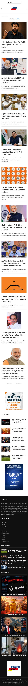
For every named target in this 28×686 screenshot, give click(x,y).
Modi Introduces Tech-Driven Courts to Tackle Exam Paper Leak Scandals (13, 227)
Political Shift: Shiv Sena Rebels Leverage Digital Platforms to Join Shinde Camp (13, 299)
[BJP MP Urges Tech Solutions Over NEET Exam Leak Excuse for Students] (14, 175)
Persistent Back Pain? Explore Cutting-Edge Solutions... (14, 655)
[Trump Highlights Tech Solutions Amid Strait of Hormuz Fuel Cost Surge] (5, 440)
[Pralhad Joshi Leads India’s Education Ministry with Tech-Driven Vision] (14, 137)
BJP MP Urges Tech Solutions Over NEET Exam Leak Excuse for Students (13, 189)
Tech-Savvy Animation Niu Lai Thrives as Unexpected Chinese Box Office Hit (19, 430)
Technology (5, 531)
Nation (3, 524)
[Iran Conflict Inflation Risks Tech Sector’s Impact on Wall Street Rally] (4, 557)
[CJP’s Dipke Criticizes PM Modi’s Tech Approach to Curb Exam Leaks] (14, 30)
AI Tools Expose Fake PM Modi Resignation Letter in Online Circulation (12, 80)
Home (2, 16)
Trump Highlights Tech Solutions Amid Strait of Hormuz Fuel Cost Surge (18, 439)
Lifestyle (4, 526)
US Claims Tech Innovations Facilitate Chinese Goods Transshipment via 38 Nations (19, 448)
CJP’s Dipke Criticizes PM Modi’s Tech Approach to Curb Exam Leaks (13, 44)
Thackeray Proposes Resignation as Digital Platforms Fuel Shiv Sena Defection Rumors (13, 334)
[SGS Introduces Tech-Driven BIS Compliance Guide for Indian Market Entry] (4, 567)
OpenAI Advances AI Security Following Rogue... (14, 594)
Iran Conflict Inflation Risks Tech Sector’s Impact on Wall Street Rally (16, 556)
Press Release (5, 533)
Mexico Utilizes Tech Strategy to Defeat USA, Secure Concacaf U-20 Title (19, 457)
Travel (3, 539)
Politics (4, 529)
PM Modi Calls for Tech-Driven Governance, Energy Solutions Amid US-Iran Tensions (12, 370)
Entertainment (5, 541)
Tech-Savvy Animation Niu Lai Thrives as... (14, 614)
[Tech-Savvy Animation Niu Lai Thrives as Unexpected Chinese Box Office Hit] (5, 431)
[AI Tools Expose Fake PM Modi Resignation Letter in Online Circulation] (14, 66)
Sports (3, 535)
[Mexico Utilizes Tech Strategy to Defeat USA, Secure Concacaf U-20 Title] (5, 458)
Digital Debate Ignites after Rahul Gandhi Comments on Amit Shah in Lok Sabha (13, 116)
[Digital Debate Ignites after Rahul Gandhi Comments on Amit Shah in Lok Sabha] (14, 102)
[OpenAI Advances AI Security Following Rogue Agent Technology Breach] (5, 422)
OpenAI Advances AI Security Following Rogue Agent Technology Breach (19, 421)
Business (4, 522)
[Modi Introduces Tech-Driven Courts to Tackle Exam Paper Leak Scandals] (14, 213)
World (3, 537)
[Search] (26, 8)
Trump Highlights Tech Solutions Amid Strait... (14, 635)
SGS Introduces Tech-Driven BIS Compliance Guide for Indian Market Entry (16, 567)
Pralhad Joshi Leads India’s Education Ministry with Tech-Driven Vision (12, 152)
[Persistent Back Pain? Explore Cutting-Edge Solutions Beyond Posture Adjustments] (14, 646)
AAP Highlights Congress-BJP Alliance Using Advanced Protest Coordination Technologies (13, 263)
